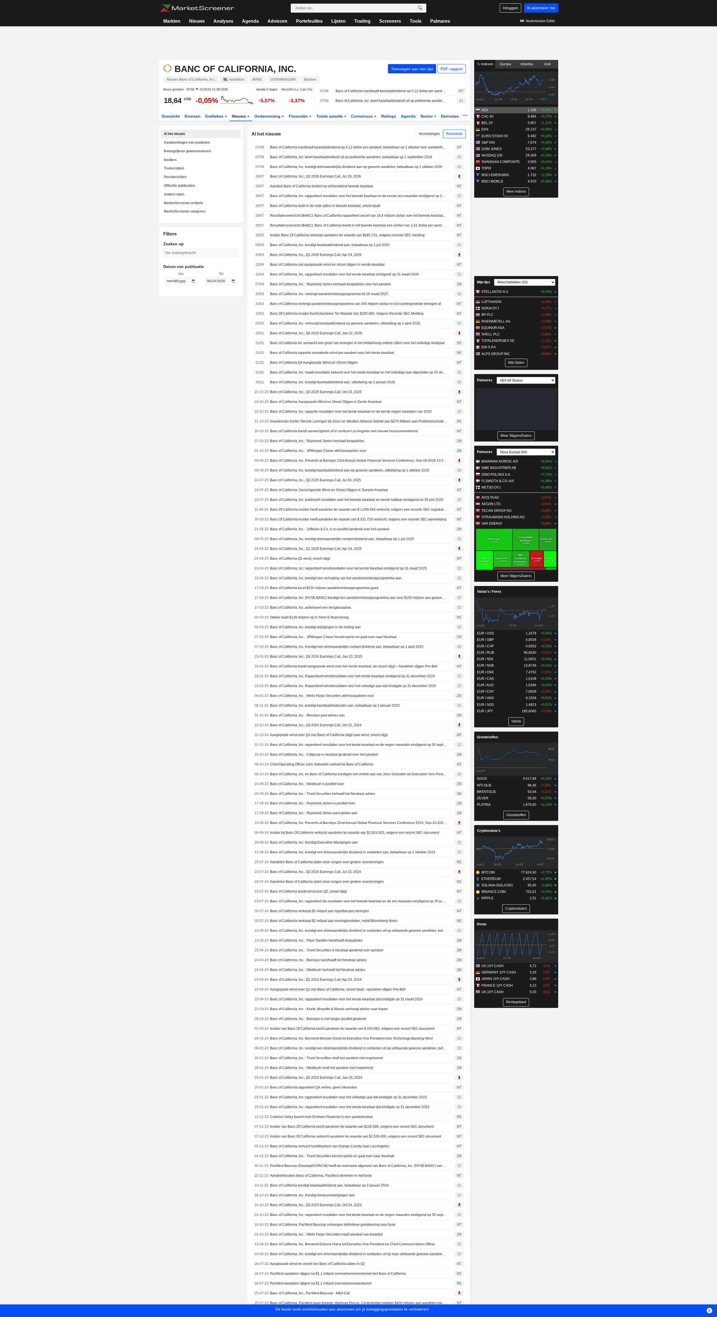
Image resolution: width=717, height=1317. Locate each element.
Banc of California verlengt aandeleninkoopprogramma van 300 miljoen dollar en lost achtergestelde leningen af (355, 304)
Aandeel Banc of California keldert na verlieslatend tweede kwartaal (321, 186)
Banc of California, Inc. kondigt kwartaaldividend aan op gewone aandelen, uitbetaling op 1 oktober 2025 (349, 470)
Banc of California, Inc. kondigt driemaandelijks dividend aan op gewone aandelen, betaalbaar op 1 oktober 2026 (356, 167)
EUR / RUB (485, 653)
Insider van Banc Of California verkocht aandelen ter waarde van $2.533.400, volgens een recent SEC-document (355, 1136)
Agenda (250, 21)
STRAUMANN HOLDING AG (503, 517)
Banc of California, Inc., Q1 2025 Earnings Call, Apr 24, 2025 (316, 549)
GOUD (482, 779)
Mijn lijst (483, 282)
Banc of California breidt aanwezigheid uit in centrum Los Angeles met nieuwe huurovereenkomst (344, 431)
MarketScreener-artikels (183, 203)
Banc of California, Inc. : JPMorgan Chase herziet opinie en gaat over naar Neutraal (333, 637)
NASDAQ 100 (491, 155)
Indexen (486, 64)
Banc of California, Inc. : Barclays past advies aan (307, 715)
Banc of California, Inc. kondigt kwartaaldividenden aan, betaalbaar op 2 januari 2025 (335, 705)
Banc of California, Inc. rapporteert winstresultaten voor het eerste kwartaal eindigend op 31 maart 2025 (348, 568)
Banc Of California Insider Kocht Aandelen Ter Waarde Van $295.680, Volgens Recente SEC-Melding (346, 314)
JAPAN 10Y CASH (495, 979)
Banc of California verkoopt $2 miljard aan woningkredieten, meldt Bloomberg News (333, 921)
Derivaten (450, 116)
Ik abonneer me (541, 8)
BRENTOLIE (486, 792)
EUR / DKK (485, 672)
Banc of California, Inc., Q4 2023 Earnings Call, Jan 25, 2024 (316, 1078)
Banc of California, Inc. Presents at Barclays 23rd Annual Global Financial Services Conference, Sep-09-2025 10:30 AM (358, 461)
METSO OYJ (490, 487)
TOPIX (486, 168)
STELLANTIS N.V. (495, 292)
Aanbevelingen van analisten (187, 142)
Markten (171, 21)
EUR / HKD (485, 698)
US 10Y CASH (492, 966)
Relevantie (454, 134)
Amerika (526, 64)
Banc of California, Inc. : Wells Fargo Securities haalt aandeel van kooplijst (326, 1234)
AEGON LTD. (491, 504)
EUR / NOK (485, 665)
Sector (427, 116)
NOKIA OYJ (490, 308)
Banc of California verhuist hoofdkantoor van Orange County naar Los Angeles (329, 1146)
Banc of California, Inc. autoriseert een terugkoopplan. (311, 608)
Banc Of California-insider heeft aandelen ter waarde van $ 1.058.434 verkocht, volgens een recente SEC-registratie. (358, 510)
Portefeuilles (309, 21)
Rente (481, 924)
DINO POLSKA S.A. (496, 475)
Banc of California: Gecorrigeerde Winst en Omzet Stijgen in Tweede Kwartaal (329, 490)
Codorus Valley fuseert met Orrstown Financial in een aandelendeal (321, 1117)
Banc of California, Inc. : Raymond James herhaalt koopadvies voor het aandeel (330, 284)
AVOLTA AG (490, 497)
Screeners (390, 21)
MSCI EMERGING (495, 175)
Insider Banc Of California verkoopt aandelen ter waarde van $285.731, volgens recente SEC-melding (347, 235)
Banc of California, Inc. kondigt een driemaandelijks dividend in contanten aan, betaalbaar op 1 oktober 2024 (352, 852)
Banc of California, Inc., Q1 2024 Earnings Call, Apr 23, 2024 (316, 980)
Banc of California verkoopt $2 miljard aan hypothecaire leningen (319, 911)
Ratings (388, 116)
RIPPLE (487, 898)
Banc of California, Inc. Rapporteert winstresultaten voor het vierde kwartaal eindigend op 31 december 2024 (352, 676)
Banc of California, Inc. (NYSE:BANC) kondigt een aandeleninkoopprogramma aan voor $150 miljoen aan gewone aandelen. (358, 598)
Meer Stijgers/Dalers (516, 436)
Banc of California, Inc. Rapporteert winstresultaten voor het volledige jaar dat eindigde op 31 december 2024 (353, 686)
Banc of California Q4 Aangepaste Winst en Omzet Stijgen (314, 363)
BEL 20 (487, 123)
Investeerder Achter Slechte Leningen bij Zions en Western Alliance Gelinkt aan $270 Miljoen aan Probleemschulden (358, 421)
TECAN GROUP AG (496, 511)
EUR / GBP (485, 640)
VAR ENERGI (491, 524)
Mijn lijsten (516, 363)
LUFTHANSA (491, 302)
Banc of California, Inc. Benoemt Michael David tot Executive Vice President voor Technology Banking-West (351, 1038)
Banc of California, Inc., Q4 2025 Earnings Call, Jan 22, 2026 (316, 333)
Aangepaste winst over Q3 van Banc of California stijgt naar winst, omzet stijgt (329, 735)
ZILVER (482, 798)
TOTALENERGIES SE (498, 341)
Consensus (362, 116)
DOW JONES (491, 149)
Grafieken (215, 116)
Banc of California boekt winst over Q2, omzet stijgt (308, 891)
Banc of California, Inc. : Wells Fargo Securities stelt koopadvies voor (322, 696)
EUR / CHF (485, 646)
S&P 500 (488, 142)
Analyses (223, 21)
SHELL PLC (490, 334)
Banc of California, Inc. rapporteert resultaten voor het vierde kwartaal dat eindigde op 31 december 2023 (349, 1107)
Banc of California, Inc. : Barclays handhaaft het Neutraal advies (318, 960)
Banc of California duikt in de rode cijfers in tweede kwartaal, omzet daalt (325, 206)
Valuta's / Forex (489, 592)
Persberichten (175, 177)
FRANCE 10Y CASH (497, 985)
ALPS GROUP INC (495, 354)
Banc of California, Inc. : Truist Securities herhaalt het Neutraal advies (322, 794)
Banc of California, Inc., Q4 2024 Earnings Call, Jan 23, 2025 (316, 656)
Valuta (516, 721)
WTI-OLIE (484, 785)
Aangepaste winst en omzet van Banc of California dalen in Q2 (317, 1264)
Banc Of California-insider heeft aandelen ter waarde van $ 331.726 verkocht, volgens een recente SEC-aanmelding (358, 519)
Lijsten (338, 21)
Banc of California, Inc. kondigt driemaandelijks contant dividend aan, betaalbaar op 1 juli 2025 (342, 539)
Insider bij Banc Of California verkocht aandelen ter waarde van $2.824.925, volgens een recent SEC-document (354, 833)
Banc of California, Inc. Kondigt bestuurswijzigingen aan (312, 1195)
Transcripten (174, 168)
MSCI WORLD (492, 181)
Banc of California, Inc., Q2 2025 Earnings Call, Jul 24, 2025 (315, 480)
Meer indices (516, 191)
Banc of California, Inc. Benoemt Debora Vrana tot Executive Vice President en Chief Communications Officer (352, 1244)
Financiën (299, 116)
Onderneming (267, 116)
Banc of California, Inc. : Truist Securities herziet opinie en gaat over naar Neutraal (332, 1156)
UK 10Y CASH (492, 992)
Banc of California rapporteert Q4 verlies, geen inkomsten (313, 1087)
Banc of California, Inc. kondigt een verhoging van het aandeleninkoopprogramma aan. (336, 578)
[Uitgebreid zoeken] (420, 8)
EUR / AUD (485, 685)
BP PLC (487, 315)
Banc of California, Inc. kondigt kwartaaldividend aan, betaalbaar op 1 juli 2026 (330, 245)
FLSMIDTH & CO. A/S (497, 481)
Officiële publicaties (179, 186)
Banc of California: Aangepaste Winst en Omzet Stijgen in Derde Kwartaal (325, 402)
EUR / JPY (485, 711)
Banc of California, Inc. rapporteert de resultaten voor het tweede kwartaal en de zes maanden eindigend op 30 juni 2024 (358, 901)
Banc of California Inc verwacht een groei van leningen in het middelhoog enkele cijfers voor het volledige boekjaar (357, 343)
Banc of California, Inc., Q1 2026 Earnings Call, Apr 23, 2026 (316, 255)
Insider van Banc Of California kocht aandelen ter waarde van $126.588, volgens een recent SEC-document (352, 1127)
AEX (484, 110)
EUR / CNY (485, 691)
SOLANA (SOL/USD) (497, 885)
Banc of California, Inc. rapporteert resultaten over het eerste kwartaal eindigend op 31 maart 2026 (344, 274)
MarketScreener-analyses (185, 211)
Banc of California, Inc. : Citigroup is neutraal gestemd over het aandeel (324, 754)
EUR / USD (485, 633)
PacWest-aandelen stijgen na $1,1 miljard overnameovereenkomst (320, 1283)
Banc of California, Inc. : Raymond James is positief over (312, 803)
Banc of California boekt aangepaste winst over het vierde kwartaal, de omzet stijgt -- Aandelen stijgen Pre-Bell (353, 666)
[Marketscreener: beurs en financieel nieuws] (197, 8)
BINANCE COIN (493, 892)
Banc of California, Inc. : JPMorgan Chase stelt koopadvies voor (318, 451)
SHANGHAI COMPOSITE (500, 162)
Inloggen (510, 8)
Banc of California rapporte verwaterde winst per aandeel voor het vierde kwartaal (332, 353)
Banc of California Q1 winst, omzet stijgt (300, 559)
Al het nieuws (174, 134)
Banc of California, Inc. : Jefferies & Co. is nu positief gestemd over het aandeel (329, 529)
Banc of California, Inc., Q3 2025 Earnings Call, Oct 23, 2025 (316, 392)
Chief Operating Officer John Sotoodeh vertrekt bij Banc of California (321, 764)
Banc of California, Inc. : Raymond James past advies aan (313, 813)
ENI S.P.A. (489, 347)
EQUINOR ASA (492, 328)
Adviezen (277, 21)
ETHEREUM (490, 879)
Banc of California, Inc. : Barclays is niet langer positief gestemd (318, 1019)
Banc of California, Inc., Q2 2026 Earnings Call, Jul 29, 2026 (315, 176)
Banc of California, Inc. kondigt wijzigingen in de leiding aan (315, 627)
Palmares (440, 21)
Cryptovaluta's (488, 831)
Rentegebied (516, 1002)
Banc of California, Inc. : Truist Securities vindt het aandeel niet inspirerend (326, 1058)
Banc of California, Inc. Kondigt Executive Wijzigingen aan (314, 842)
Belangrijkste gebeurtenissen (187, 151)
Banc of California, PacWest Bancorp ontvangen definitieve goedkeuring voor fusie (332, 1225)
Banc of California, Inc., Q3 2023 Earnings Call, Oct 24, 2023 (316, 1205)
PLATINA (484, 805)
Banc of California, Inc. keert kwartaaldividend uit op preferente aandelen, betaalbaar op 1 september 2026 (391, 101)
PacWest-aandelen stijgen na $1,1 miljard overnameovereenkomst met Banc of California (338, 1274)
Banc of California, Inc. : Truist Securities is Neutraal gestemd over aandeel (326, 950)
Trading (362, 21)
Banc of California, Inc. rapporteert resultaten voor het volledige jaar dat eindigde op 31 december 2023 (348, 1097)
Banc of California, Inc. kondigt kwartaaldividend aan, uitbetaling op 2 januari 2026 (332, 382)
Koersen (193, 116)
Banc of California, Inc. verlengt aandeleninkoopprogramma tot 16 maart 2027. (329, 294)
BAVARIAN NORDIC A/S (499, 461)
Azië (547, 64)
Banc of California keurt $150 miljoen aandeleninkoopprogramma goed (324, 588)
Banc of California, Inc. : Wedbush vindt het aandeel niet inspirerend (321, 1068)
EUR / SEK (485, 659)
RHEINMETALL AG (495, 321)
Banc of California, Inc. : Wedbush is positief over (307, 784)
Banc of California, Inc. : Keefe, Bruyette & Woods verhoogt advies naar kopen (329, 1009)
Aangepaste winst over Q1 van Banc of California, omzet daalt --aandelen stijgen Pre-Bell (338, 989)
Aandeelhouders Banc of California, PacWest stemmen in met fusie (321, 1176)
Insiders (170, 160)
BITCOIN (488, 872)
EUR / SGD (485, 705)
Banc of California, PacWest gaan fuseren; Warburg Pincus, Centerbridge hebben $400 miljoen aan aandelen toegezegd (358, 1303)
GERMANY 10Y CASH (498, 972)
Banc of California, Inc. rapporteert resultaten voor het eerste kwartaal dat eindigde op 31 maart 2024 (346, 999)
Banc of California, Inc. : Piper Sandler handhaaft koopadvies (316, 940)
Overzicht (171, 116)
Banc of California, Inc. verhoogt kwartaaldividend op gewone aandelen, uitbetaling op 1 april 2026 (345, 323)
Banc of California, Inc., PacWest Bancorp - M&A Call (310, 1293)
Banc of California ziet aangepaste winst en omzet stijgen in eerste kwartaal (327, 265)
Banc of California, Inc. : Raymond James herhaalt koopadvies (317, 441)
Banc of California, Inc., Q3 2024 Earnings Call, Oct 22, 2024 (316, 725)
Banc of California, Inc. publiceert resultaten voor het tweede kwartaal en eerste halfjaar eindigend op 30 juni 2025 (356, 500)
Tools (416, 21)
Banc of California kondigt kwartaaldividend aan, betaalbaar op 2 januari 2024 (329, 1185)
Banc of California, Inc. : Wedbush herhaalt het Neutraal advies (317, 970)
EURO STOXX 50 (494, 136)
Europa (505, 64)
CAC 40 (487, 116)
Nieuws (197, 21)
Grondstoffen (487, 737)
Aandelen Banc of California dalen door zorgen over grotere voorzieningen (327, 862)
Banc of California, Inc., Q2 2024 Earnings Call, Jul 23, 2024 (315, 872)
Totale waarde (330, 116)
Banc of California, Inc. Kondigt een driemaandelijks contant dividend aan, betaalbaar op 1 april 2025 (346, 647)
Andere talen (174, 194)
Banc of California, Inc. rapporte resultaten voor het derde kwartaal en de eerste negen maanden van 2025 (351, 412)
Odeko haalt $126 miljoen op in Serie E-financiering (309, 617)
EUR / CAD (485, 679)
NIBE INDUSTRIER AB (498, 468)
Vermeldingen (429, 134)
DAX (484, 129)
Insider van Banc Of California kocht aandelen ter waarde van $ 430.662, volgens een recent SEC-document (352, 1029)
